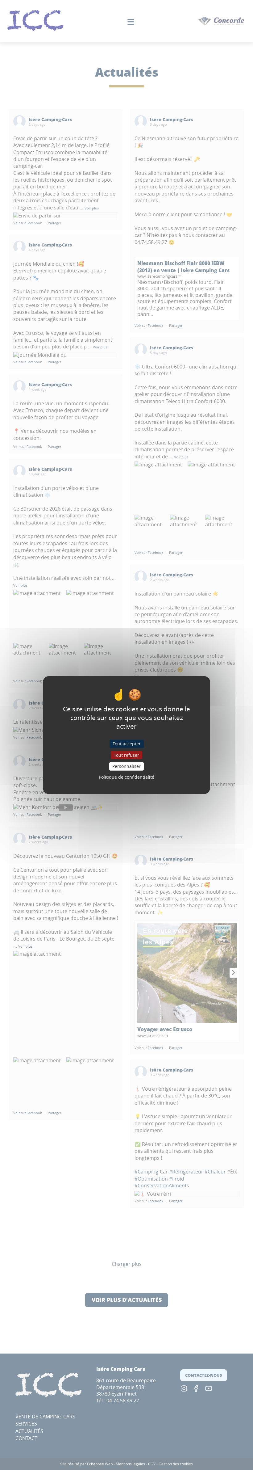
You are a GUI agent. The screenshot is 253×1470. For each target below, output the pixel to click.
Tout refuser (126, 755)
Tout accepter (127, 743)
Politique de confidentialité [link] (126, 777)
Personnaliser (126, 766)
